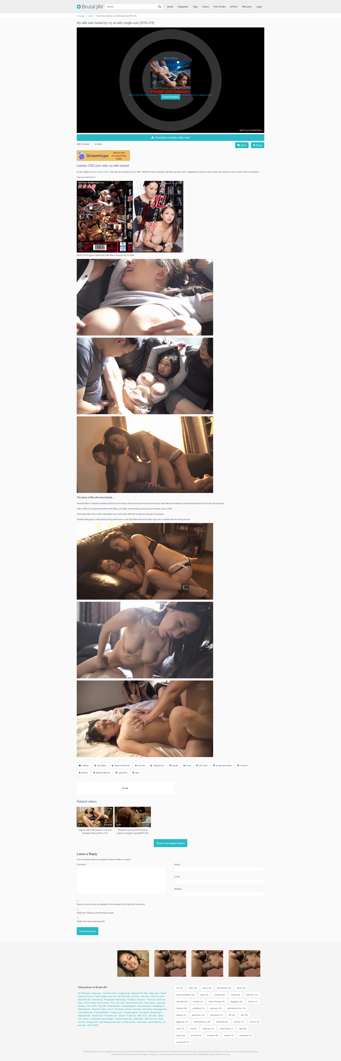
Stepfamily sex (84, 1015)
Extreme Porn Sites (139, 993)
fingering (181, 1008)
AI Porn (233, 6)
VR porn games (131, 1012)
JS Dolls (135, 996)
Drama (253, 1001)
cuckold (198, 1001)
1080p (192, 987)
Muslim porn (97, 1015)
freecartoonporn (145, 1005)
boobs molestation (185, 994)
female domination (223, 765)
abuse (207, 987)
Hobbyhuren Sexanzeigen (102, 1018)
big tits (175, 765)
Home (170, 6)
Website (178, 888)
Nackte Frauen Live (123, 1018)
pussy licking (226, 1028)
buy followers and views (110, 1021)
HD (232, 1014)
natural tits (122, 772)
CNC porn (247, 6)
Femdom (244, 765)
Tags (195, 6)
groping (181, 1014)
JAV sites (152, 1015)
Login (259, 6)
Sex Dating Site (86, 1012)
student (229, 1035)
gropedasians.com (236, 1008)
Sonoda (141, 765)
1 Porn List (150, 999)
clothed (235, 994)
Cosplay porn (116, 1012)
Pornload (137, 1009)
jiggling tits (182, 1021)
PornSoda (119, 1009)
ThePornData (100, 996)
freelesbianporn (129, 1005)
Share (258, 145)
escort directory (154, 1021)
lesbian (84, 772)
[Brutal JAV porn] (170, 77)
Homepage (80, 16)
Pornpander (109, 999)
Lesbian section (103, 171)
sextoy (180, 1035)
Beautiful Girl (224, 987)
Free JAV (102, 1005)
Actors (205, 6)
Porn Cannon (103, 1002)
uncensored (183, 1041)
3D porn (121, 1015)
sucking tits (245, 1035)
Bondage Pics (160, 1009)
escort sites (142, 1021)
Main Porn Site (84, 999)
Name (177, 864)
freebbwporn (158, 1005)
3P (179, 987)
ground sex (198, 1014)
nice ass (239, 1021)
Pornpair (141, 999)
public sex (208, 1028)
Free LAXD (92, 1005)
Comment (81, 864)
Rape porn (96, 993)
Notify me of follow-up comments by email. (95, 912)
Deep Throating (217, 1001)
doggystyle (236, 1001)
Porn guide (144, 1012)
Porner (128, 1009)
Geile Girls (138, 1018)
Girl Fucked (148, 1009)
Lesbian (90, 16)
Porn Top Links (117, 1002)
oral (193, 1028)
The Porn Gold (157, 996)
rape (137, 772)
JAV (244, 1014)
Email (177, 876)
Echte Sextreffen (101, 1012)
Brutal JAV (92, 6)
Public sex (131, 1015)
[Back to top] (334, 1052)
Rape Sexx (154, 993)
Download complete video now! (172, 137)
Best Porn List (151, 1018)
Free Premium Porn (134, 1002)
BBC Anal (142, 1015)
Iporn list (111, 996)
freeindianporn (114, 1005)
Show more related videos (170, 843)
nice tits (254, 1021)
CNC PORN (92, 1025)
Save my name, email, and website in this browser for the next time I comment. (111, 904)
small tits (196, 1035)
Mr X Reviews (84, 993)
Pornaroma (97, 999)
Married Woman (103, 772)
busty (188, 765)
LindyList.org (123, 993)
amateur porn (92, 1021)
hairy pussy (216, 1014)
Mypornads (121, 999)
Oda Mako (101, 765)
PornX (110, 1009)
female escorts (128, 1021)
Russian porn (156, 1012)
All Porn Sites (90, 1002)
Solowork (212, 1035)
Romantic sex (111, 1015)
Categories (183, 6)
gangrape (216, 1008)
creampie (182, 1001)
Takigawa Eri (159, 765)
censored (219, 994)
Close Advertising (170, 96)
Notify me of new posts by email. (91, 921)
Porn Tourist (219, 6)
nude (180, 1028)
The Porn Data (123, 996)
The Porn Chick (110, 993)
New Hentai (149, 1002)
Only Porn (144, 996)
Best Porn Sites (99, 1009)
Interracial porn (84, 1009)
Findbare (131, 999)
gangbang (198, 1008)
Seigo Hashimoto (122, 765)
